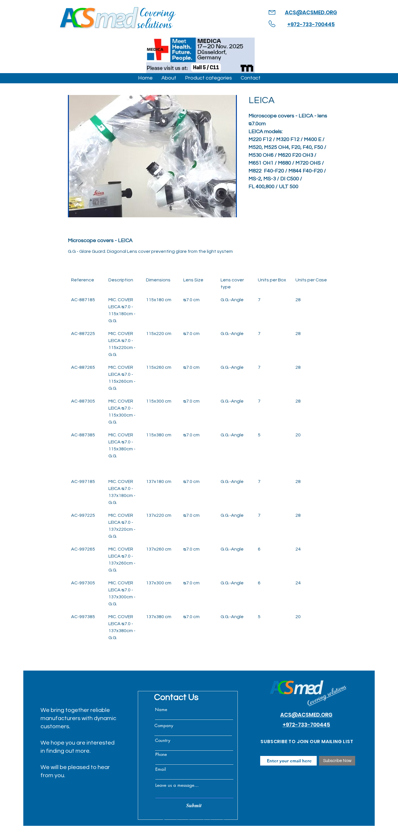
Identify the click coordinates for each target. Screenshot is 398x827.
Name (161, 709)
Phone (161, 754)
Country (162, 740)
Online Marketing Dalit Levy (209, 821)
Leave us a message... (177, 785)
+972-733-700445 (311, 24)
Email (160, 769)
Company (163, 725)
